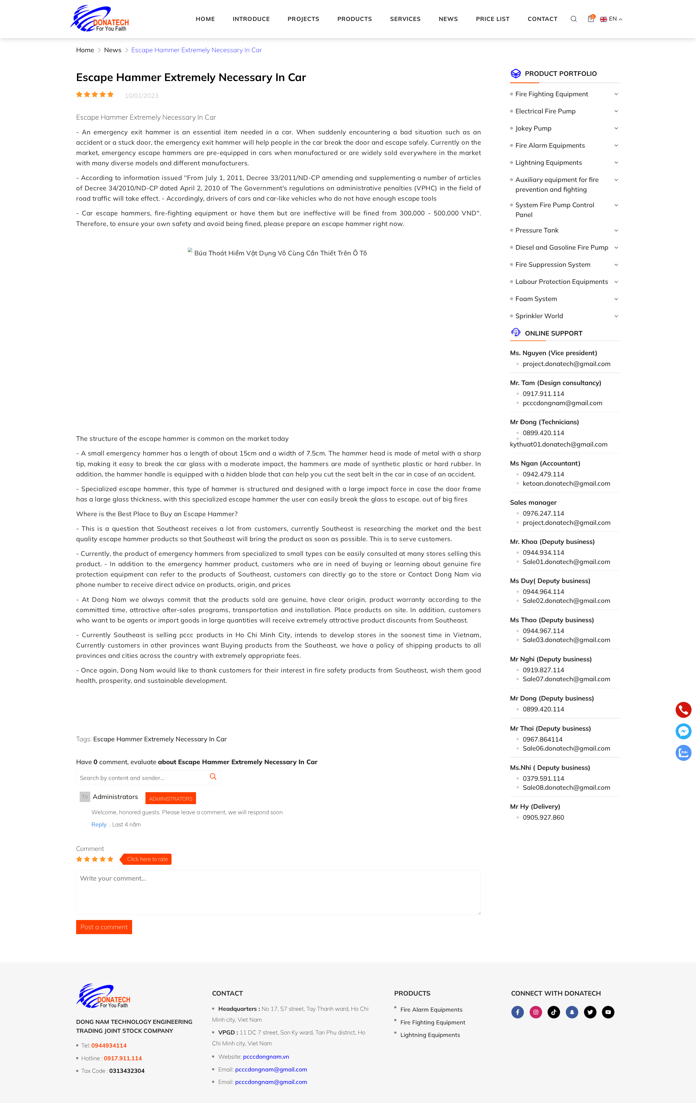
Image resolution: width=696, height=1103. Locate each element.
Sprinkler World (539, 316)
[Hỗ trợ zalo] (684, 754)
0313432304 (127, 1070)
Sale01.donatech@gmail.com (566, 561)
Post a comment (104, 927)
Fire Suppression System (553, 264)
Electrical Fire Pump (545, 111)
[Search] (574, 18)
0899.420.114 (543, 433)
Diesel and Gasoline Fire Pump (561, 247)
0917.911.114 (543, 393)
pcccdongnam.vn (266, 1056)
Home (205, 18)
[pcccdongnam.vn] (99, 19)
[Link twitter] (590, 1012)
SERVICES (405, 18)
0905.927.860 (543, 817)
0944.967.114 (543, 631)
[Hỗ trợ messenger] (684, 732)
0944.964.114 (543, 591)
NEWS (448, 18)
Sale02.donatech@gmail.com (566, 600)
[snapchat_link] (572, 1012)
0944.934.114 (543, 552)
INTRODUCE (251, 18)
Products (412, 993)
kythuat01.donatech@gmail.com (559, 444)
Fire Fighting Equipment (551, 94)
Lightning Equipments (548, 162)
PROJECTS (303, 18)
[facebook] (517, 1012)
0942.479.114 (543, 474)
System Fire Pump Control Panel (554, 210)
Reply (99, 824)
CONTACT (543, 18)
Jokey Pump (533, 128)
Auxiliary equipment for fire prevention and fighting (557, 184)
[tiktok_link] (554, 1012)
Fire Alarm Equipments (550, 145)
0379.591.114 (543, 778)
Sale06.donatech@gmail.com (566, 748)
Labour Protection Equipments (561, 281)
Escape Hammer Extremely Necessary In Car (160, 739)
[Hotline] (684, 711)
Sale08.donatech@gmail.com (566, 787)
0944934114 (109, 1045)
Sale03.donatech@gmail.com (566, 640)
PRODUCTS (354, 18)
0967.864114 (543, 739)
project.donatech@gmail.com (567, 364)
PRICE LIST (493, 18)
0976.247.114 (543, 513)
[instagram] (536, 1012)
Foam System (536, 299)
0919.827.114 (543, 670)
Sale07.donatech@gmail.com (566, 679)
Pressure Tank (537, 230)
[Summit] (213, 777)
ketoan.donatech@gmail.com (566, 483)
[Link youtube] (608, 1012)
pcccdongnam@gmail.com (562, 403)
